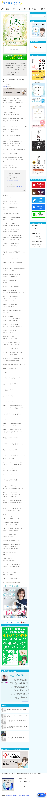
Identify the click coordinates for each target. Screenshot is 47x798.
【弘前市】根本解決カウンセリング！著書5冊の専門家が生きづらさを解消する (17, 716)
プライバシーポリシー (22, 786)
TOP (16, 773)
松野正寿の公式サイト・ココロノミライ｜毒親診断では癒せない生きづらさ (17, 795)
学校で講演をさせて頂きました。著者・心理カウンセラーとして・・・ (17, 733)
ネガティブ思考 (35, 228)
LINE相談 (2, 9)
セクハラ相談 (34, 230)
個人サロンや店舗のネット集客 (37, 244)
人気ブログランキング (22, 778)
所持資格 (25, 9)
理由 (10, 582)
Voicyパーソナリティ (43, 9)
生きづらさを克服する (6, 86)
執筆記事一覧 (25, 701)
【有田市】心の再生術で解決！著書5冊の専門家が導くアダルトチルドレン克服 (17, 738)
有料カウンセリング (8, 9)
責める (19, 582)
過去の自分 (14, 582)
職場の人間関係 (35, 225)
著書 (29, 9)
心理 (7, 582)
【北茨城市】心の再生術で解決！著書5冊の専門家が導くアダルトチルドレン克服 (17, 727)
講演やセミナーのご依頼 (35, 9)
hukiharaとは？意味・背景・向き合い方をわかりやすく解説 (16, 709)
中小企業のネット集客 (36, 246)
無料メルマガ (14, 9)
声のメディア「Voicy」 (36, 233)
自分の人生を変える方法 (36, 238)
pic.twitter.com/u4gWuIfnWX (12, 180)
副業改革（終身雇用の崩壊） (37, 241)
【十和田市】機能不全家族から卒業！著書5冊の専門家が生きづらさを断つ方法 (17, 721)
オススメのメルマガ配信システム (24, 781)
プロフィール (20, 9)
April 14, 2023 (19, 186)
